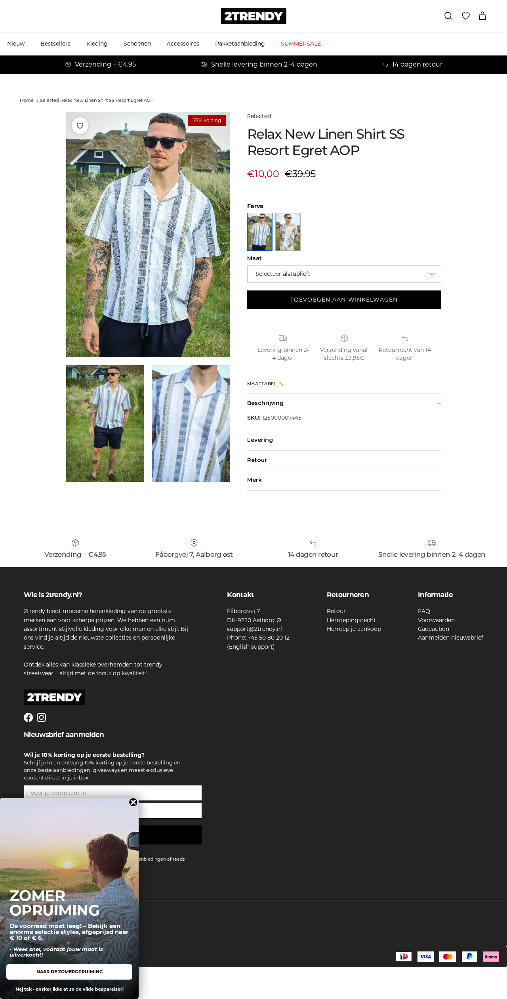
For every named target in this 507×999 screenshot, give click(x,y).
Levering (260, 439)
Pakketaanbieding (240, 43)
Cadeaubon (433, 628)
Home (27, 100)
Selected (259, 116)
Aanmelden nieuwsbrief (450, 637)
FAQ (424, 611)
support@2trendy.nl (254, 628)
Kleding (97, 43)
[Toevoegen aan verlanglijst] (80, 125)
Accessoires (183, 43)
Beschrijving (265, 403)
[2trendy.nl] (253, 16)
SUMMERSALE (301, 43)
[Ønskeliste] (466, 16)
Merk (254, 479)
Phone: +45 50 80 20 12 (258, 637)
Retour (257, 460)
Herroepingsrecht (351, 620)
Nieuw (16, 43)
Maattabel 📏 (265, 383)
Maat (254, 258)
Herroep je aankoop (354, 628)
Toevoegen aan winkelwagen (344, 299)
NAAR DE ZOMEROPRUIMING (69, 971)
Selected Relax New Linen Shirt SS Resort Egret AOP (97, 100)
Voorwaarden (436, 620)
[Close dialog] (133, 802)
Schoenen (137, 43)
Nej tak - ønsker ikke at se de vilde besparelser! (69, 989)
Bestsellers (55, 43)
